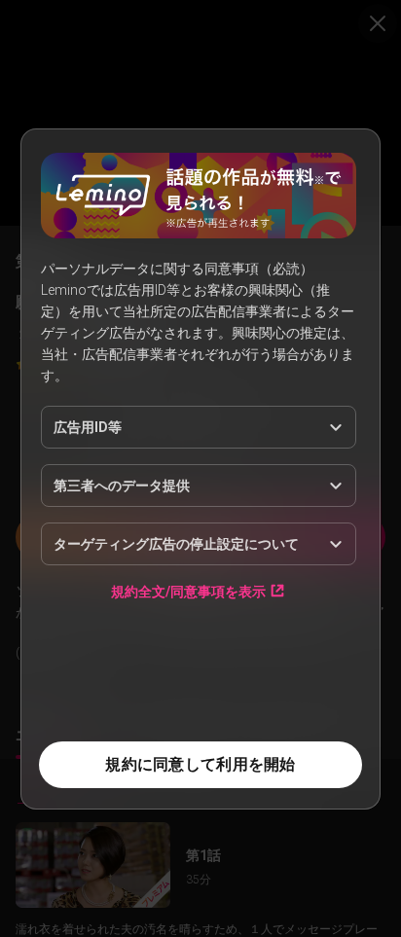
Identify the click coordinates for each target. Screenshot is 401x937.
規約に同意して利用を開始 (200, 764)
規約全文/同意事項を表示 (188, 591)
